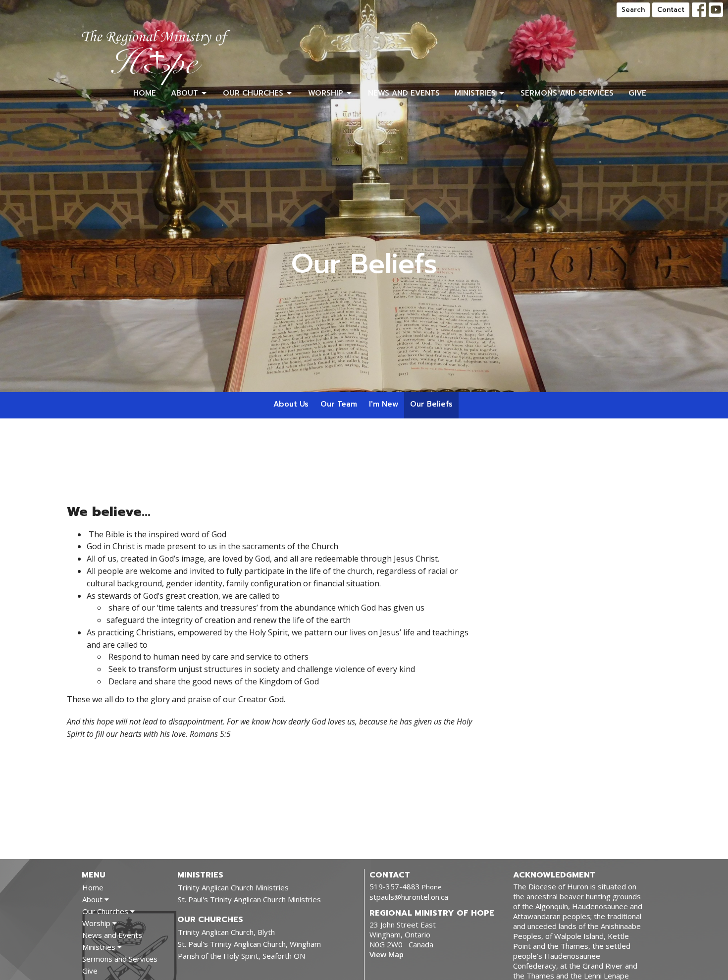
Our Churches (253, 93)
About (184, 93)
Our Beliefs (431, 404)
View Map (386, 954)
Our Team (338, 404)
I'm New (383, 404)
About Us (291, 404)
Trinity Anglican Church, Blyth (226, 932)
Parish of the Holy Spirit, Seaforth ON (241, 956)
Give (637, 93)
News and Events (404, 93)
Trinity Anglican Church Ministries (233, 887)
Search (633, 9)
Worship (325, 93)
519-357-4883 (394, 886)
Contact (670, 9)
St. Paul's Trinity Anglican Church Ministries (249, 899)
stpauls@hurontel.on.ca (408, 897)
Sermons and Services (567, 93)
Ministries (475, 93)
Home (144, 93)
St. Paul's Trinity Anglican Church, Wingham (249, 944)
